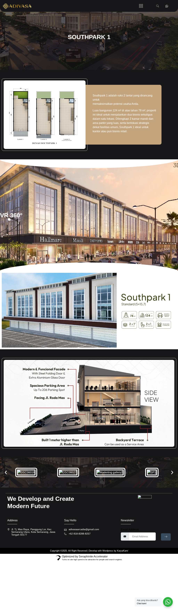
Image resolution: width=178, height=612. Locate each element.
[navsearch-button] (157, 6)
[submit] (166, 537)
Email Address (130, 529)
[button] (141, 5)
